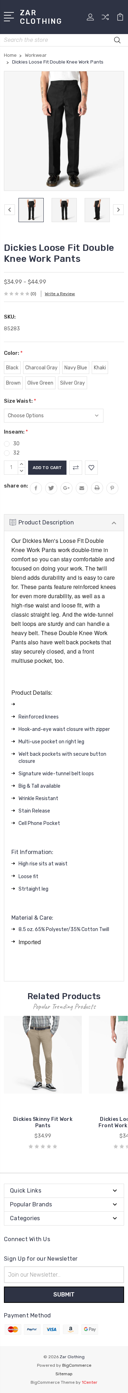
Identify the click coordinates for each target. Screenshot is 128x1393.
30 (16, 444)
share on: (16, 486)
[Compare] (105, 19)
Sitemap (64, 1373)
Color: (13, 353)
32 (16, 453)
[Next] (118, 209)
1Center (89, 1382)
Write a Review (60, 293)
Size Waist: (20, 401)
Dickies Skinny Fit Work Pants (43, 1122)
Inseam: (16, 432)
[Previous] (9, 209)
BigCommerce (76, 1365)
